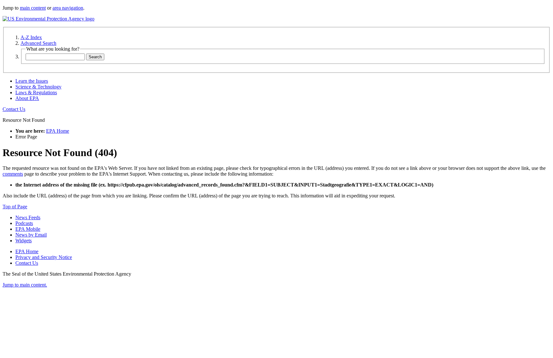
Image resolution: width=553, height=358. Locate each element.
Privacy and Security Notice (43, 257)
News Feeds (27, 217)
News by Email (31, 234)
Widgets (23, 240)
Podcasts (24, 223)
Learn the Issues (31, 81)
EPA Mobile (27, 229)
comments (13, 174)
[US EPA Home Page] (48, 18)
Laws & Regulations (36, 92)
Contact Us (14, 109)
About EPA (27, 98)
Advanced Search (38, 43)
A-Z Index (31, 37)
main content (33, 8)
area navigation (67, 8)
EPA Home (57, 131)
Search (95, 56)
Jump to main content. (25, 284)
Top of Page (15, 206)
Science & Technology (38, 86)
